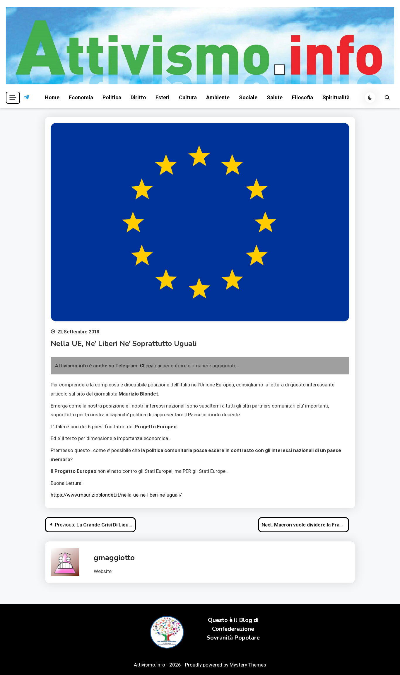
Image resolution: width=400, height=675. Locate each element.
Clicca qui (150, 366)
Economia (81, 97)
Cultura (188, 97)
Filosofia (302, 97)
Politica (111, 97)
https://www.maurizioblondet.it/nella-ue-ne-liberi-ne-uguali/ (116, 495)
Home (52, 97)
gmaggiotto (114, 558)
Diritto (138, 97)
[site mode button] (370, 97)
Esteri (162, 97)
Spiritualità (336, 97)
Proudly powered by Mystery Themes (225, 665)
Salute (275, 97)
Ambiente (218, 97)
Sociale (248, 97)
